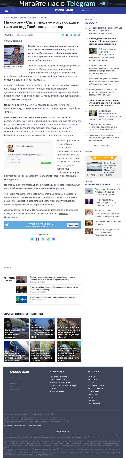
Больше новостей (102, 146)
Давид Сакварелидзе (61, 76)
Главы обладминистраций (63, 386)
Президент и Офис (59, 377)
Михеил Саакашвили (25, 146)
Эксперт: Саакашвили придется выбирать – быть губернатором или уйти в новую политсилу (52, 279)
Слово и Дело (10, 17)
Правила (14, 389)
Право (91, 397)
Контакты (15, 386)
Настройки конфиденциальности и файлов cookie (22, 425)
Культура (92, 380)
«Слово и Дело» (21, 418)
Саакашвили (30, 108)
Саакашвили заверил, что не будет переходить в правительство (25, 156)
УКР (83, 11)
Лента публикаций (27, 17)
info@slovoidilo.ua (63, 432)
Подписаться (73, 225)
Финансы (93, 400)
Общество (93, 391)
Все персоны (57, 391)
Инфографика (103, 158)
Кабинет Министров (60, 383)
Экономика (94, 403)
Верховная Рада (58, 380)
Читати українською (13, 41)
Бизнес (92, 377)
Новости (91, 22)
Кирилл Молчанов (13, 67)
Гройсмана (62, 172)
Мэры (53, 389)
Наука (91, 383)
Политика (43, 17)
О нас (13, 383)
